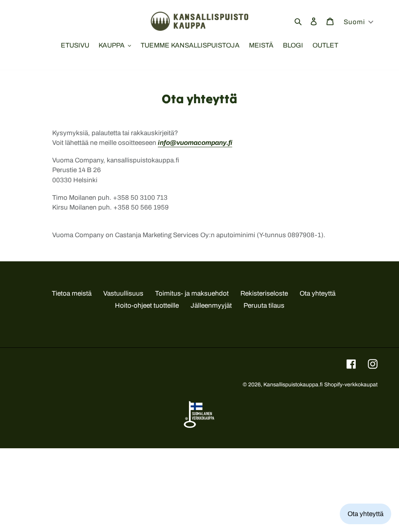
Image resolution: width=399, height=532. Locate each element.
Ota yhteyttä (317, 293)
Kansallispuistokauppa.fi (293, 385)
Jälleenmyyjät (211, 305)
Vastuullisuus (123, 293)
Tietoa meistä (72, 293)
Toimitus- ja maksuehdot (192, 293)
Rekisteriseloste (264, 293)
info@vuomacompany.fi (195, 142)
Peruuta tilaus (264, 305)
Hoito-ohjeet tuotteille (147, 305)
